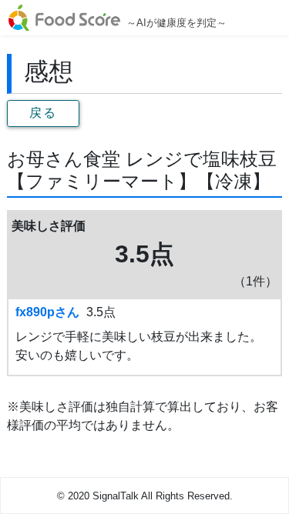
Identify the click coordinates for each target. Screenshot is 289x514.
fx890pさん (47, 312)
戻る (42, 112)
